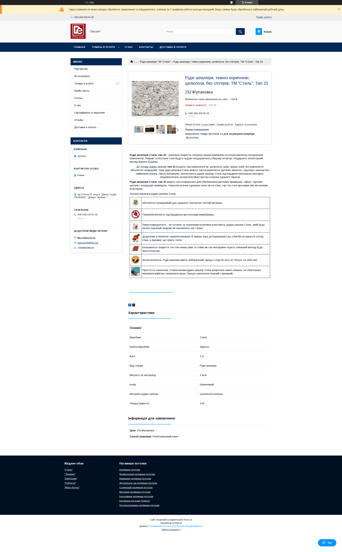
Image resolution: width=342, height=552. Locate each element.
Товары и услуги (103, 47)
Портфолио (81, 68)
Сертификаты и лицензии (89, 112)
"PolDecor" (70, 483)
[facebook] (129, 305)
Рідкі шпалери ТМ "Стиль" (155, 61)
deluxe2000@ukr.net (87, 242)
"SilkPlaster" (70, 478)
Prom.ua (188, 520)
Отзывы (78, 120)
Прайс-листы (81, 90)
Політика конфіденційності (189, 526)
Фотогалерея (82, 76)
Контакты (146, 47)
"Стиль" (68, 469)
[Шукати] (240, 31)
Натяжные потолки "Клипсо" (134, 501)
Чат (330, 542)
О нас (129, 47)
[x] (133, 305)
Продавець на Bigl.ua (171, 523)
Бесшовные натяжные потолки (136, 496)
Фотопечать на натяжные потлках (138, 483)
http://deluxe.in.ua (86, 237)
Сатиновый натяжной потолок (136, 487)
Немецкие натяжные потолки (135, 478)
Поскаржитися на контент (161, 526)
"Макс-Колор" (72, 487)
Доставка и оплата (172, 47)
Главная (79, 47)
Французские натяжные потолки (137, 474)
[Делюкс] (78, 37)
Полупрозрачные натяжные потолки (139, 505)
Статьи (78, 98)
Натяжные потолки (129, 469)
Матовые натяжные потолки (134, 492)
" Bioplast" (70, 474)
